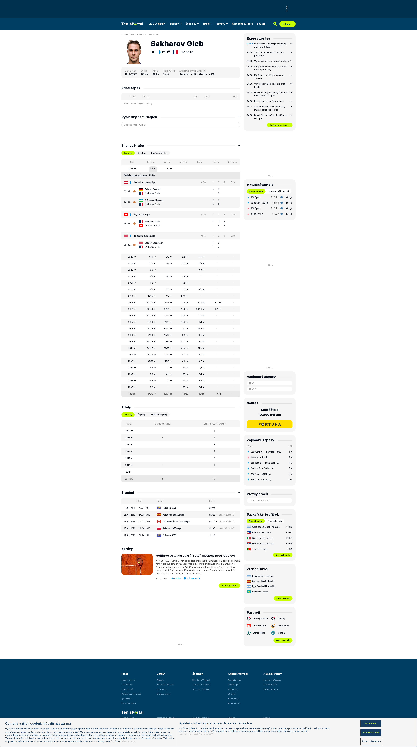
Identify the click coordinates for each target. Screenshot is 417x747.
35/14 (166, 328)
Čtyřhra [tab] (142, 153)
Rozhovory (162, 689)
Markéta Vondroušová (131, 694)
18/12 (199, 302)
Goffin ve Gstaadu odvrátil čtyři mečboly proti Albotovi (195, 555)
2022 (130, 276)
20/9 (167, 322)
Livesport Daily (270, 684)
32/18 (166, 348)
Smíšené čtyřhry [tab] (159, 153)
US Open (232, 694)
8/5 (167, 341)
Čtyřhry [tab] (141, 414)
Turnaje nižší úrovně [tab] (279, 191)
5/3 (184, 263)
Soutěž (261, 23)
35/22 (150, 354)
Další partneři (283, 640)
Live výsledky (260, 618)
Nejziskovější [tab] (255, 521)
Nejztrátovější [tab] (275, 521)
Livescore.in (259, 625)
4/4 (200, 256)
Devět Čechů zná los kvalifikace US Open (270, 117)
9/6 (151, 289)
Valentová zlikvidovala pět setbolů (271, 61)
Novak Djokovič (128, 680)
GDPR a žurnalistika (200, 718)
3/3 (151, 269)
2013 (130, 335)
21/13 (166, 354)
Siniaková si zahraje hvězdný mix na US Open (270, 45)
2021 (130, 282)
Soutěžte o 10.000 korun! (269, 412)
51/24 (150, 328)
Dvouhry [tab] (128, 414)
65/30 (150, 309)
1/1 (200, 367)
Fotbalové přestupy (272, 680)
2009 (130, 361)
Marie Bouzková (128, 703)
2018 (130, 302)
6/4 (184, 276)
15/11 (150, 263)
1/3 (151, 168)
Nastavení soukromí (166, 718)
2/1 (167, 289)
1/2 (151, 282)
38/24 (150, 341)
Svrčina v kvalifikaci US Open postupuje (269, 54)
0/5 (167, 256)
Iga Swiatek (126, 698)
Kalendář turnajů (242, 23)
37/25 (150, 315)
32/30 (150, 302)
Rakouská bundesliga (144, 182)
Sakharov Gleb (151, 34)
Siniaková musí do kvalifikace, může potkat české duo (269, 108)
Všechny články (229, 585)
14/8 (183, 309)
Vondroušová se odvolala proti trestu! (269, 85)
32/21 (150, 361)
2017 (130, 309)
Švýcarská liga (142, 214)
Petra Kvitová (127, 689)
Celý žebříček (283, 555)
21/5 (183, 315)
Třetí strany (128, 741)
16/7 (200, 361)
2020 (130, 289)
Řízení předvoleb (371, 741)
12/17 (166, 315)
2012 (130, 341)
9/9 (151, 276)
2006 (130, 380)
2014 (130, 328)
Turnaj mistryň (234, 703)
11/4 (184, 302)
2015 (130, 322)
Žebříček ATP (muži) (201, 680)
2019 (130, 296)
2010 (130, 354)
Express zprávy (163, 694)
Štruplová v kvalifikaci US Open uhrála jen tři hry (270, 68)
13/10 (183, 348)
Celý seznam (283, 598)
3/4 (200, 335)
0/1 (216, 302)
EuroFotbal (259, 632)
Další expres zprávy (280, 125)
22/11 (166, 309)
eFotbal (281, 632)
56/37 (150, 348)
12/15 (150, 296)
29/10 (199, 309)
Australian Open (235, 680)
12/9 (167, 361)
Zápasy (174, 23)
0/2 (184, 335)
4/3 (200, 315)
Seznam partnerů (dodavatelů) (196, 734)
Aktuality (176, 578)
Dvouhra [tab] (128, 153)
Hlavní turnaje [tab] (256, 191)
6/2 (200, 289)
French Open (234, 684)
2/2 (184, 256)
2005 (130, 387)
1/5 (167, 296)
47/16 (150, 322)
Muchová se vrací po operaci (269, 101)
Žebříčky (191, 23)
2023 (130, 269)
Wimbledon (233, 689)
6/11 (151, 256)
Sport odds (283, 625)
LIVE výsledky (157, 23)
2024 (130, 263)
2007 (130, 374)
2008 (130, 367)
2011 (130, 348)
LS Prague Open (270, 689)
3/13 (167, 302)
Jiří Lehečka (126, 684)
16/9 (200, 328)
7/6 (200, 263)
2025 (130, 256)
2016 (130, 315)
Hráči (206, 23)
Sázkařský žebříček (200, 689)
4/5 (184, 361)
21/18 (150, 335)
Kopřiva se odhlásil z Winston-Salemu (269, 77)
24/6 (183, 322)
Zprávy (220, 23)
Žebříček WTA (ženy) (201, 684)
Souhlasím (370, 723)
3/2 (167, 263)
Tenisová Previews (165, 684)
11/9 (200, 348)
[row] (180, 168)
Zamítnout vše (371, 732)
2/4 (151, 380)
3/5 (167, 276)
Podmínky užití (127, 718)
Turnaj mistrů (233, 698)
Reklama (231, 718)
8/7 (200, 354)
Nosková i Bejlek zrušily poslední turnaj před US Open (270, 94)
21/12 (183, 341)
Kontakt (266, 718)
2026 (130, 168)
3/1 (200, 322)
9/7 (200, 341)
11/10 (183, 296)
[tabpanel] (180, 278)
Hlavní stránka (127, 34)
